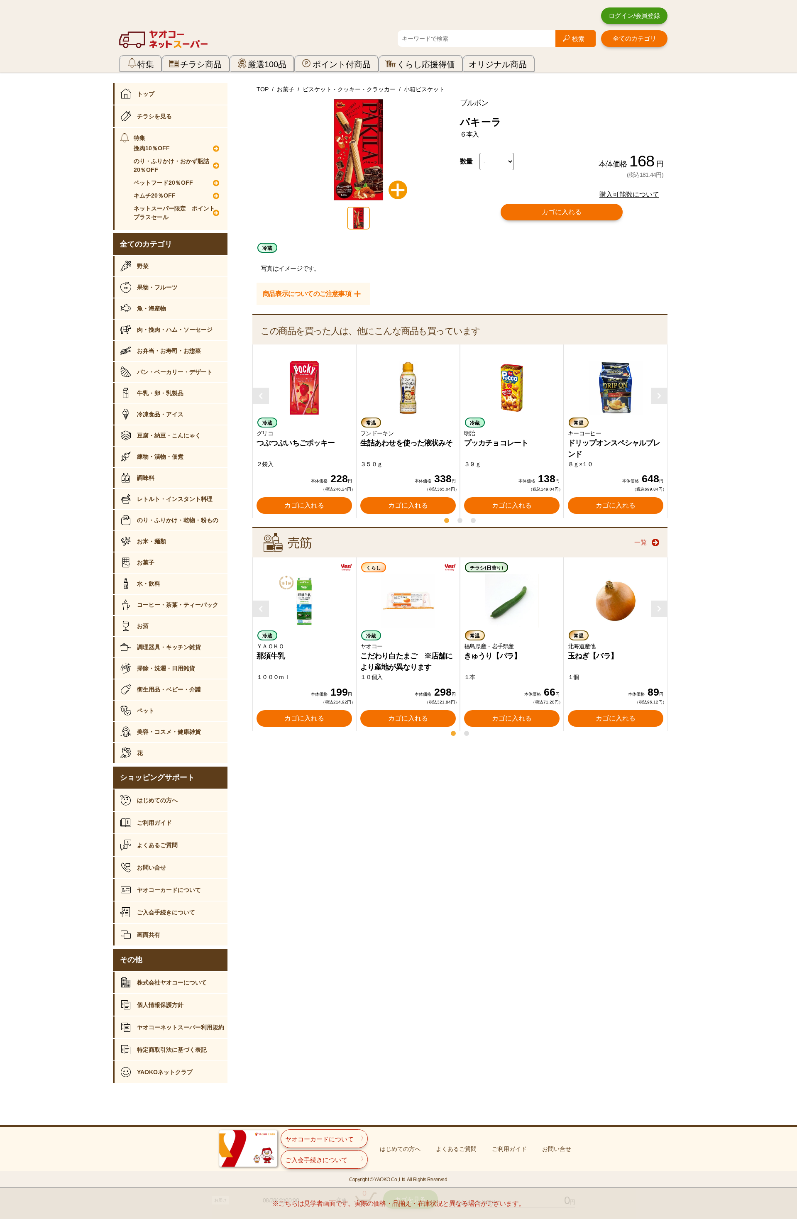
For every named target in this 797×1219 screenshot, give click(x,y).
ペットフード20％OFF (163, 182)
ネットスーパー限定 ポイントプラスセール (174, 212)
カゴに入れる (562, 211)
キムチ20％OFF (155, 195)
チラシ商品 (201, 64)
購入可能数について (629, 194)
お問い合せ (151, 867)
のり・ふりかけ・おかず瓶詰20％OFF (171, 165)
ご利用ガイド (154, 822)
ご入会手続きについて (166, 912)
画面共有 (148, 934)
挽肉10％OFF (152, 148)
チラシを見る (154, 116)
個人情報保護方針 (160, 1005)
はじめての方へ (157, 800)
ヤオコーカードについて (169, 890)
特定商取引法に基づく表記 (172, 1049)
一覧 (640, 542)
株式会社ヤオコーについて (172, 982)
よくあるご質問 (157, 845)
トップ (145, 93)
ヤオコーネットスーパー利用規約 (180, 1027)
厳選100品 (267, 64)
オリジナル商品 (498, 64)
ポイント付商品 (342, 64)
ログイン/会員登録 (634, 15)
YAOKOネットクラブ (165, 1072)
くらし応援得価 (426, 64)
